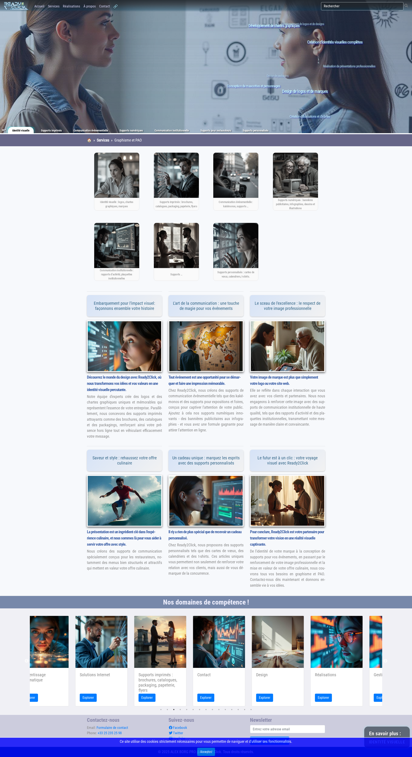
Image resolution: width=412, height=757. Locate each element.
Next (385, 661)
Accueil (39, 6)
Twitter (178, 733)
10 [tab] (219, 709)
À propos (89, 6)
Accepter (206, 752)
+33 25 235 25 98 (110, 733)
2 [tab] (167, 709)
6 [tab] (193, 709)
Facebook (180, 727)
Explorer (47, 698)
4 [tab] (180, 709)
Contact (104, 6)
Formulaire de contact (112, 727)
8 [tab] (206, 709)
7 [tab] (199, 709)
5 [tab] (187, 709)
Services (53, 6)
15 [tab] (251, 709)
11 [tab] (225, 709)
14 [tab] (244, 709)
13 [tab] (238, 709)
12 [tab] (232, 709)
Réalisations (71, 6)
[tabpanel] (60, 661)
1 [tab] (161, 709)
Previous (26, 661)
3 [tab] (174, 709)
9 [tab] (212, 709)
